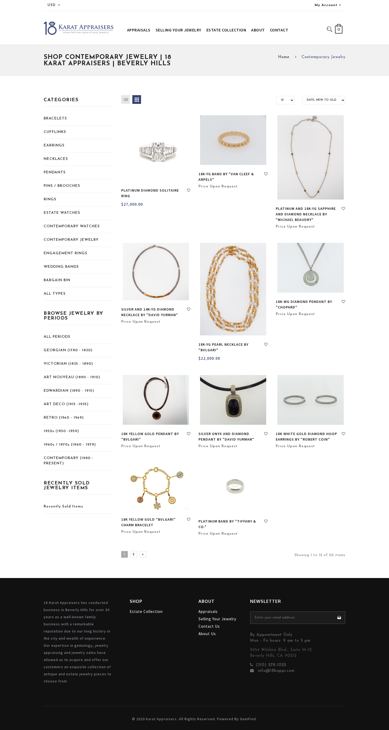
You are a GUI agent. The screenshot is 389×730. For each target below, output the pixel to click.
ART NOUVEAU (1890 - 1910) (72, 377)
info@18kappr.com (276, 671)
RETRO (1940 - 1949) (64, 418)
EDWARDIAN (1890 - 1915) (69, 391)
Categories (61, 100)
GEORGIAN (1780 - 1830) (68, 350)
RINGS (50, 199)
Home (284, 57)
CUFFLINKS (55, 132)
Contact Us (209, 626)
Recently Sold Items (63, 507)
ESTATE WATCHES (62, 213)
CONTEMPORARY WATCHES (72, 226)
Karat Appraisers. (162, 719)
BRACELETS (55, 119)
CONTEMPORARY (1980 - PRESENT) (68, 460)
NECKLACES (56, 159)
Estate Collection (146, 611)
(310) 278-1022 (271, 665)
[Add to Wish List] (189, 191)
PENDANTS (55, 172)
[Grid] (136, 99)
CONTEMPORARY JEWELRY (71, 240)
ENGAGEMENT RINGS (65, 253)
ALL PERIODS (57, 337)
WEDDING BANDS (61, 267)
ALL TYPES (55, 294)
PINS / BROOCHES (62, 186)
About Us (207, 633)
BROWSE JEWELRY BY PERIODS (73, 316)
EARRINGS (54, 145)
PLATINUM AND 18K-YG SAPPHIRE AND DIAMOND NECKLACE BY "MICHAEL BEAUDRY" (306, 214)
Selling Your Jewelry (217, 618)
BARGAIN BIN (57, 280)
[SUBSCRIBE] (339, 617)
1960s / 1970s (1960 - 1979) (70, 445)
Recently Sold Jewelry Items (67, 486)
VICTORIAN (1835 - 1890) (68, 364)
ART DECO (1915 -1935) (66, 404)
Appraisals (208, 611)
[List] (125, 99)
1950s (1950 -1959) (61, 431)
